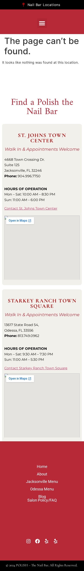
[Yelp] (46, 541)
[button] (42, 23)
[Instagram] (28, 541)
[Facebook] (37, 541)
